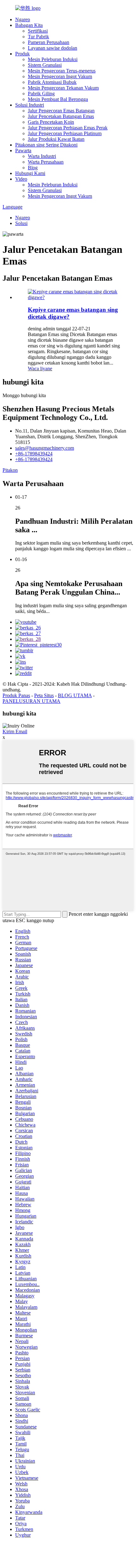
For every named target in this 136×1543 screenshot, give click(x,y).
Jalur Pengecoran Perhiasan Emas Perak (68, 127)
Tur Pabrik (38, 36)
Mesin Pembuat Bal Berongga (58, 99)
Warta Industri (42, 156)
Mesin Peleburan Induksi (52, 59)
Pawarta (23, 150)
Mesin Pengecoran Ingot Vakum (60, 76)
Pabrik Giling (41, 93)
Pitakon (10, 470)
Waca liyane (40, 368)
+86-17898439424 (34, 453)
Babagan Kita (29, 25)
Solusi (21, 223)
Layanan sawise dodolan (52, 48)
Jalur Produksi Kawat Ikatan (56, 139)
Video (21, 179)
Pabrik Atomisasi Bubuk (52, 82)
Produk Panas (16, 695)
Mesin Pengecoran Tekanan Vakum (63, 88)
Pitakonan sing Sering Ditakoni (46, 144)
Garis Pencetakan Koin (51, 122)
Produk (22, 53)
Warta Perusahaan (46, 162)
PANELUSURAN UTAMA (31, 701)
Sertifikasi (38, 31)
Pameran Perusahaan (48, 42)
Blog (33, 167)
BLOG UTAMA (75, 695)
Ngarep (22, 19)
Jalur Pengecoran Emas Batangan (61, 110)
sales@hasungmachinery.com (44, 448)
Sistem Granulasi (45, 65)
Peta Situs (44, 695)
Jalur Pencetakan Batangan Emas (61, 116)
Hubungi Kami (30, 173)
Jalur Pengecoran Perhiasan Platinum (65, 133)
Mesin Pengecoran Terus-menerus (62, 70)
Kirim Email (15, 731)
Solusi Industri (29, 105)
